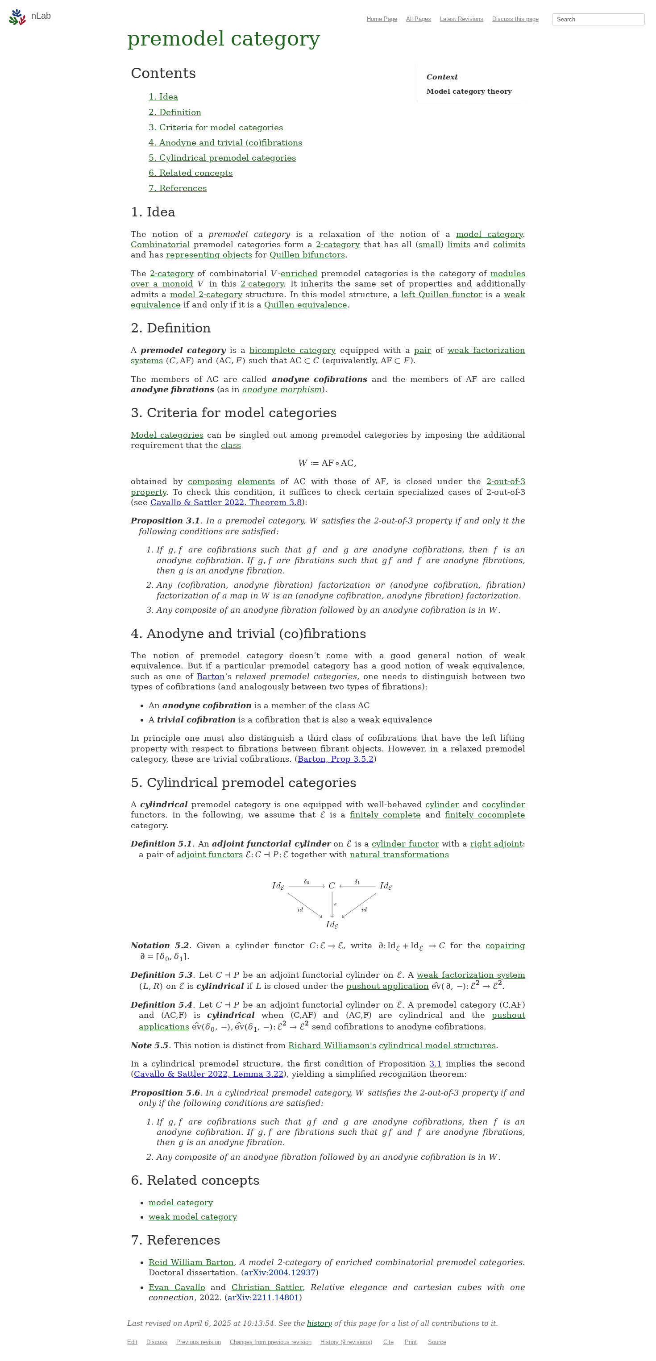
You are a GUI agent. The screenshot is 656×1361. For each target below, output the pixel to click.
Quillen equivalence (305, 304)
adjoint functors (210, 854)
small (429, 244)
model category (489, 234)
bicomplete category (292, 350)
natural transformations (399, 854)
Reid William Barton (191, 1262)
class (231, 445)
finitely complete (385, 814)
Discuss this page (515, 19)
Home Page (382, 19)
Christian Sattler (267, 1287)
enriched (299, 273)
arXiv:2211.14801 (263, 1297)
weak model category (193, 1216)
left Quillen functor (441, 294)
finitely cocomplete (485, 814)
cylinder (442, 804)
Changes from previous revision (270, 1342)
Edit (132, 1342)
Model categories (167, 435)
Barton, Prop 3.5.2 (336, 758)
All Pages (418, 19)
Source (437, 1342)
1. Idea (163, 96)
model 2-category (206, 294)
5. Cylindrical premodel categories (222, 157)
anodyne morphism (282, 389)
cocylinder (503, 804)
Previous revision (198, 1342)
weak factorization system (471, 974)
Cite (388, 1342)
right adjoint (496, 843)
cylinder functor (405, 843)
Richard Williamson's (332, 1045)
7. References (178, 188)
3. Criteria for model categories (216, 127)
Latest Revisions (461, 19)
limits (459, 244)
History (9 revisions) (346, 1342)
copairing (505, 945)
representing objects (209, 254)
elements (256, 481)
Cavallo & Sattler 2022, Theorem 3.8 (226, 502)
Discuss (156, 1342)
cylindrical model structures (437, 1045)
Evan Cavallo (177, 1287)
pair (422, 350)
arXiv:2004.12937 (280, 1272)
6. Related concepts (191, 173)
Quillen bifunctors (307, 254)
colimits (509, 244)
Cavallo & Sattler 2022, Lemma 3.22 (208, 1074)
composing (210, 481)
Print (411, 1342)
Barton (211, 676)
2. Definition (175, 112)
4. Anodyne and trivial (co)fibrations (226, 142)
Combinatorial (160, 244)
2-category (338, 244)
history (319, 1323)
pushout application (387, 986)
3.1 (435, 1063)
